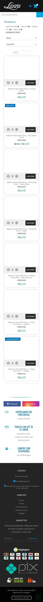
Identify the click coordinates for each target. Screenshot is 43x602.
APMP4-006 (21, 140)
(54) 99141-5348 (22, 476)
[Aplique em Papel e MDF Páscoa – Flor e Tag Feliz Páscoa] (21, 114)
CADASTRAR (32, 538)
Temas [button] (8, 38)
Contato (21, 503)
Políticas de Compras (21, 510)
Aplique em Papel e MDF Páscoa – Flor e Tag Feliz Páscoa (21, 136)
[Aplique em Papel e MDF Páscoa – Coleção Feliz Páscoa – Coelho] (21, 207)
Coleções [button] (10, 44)
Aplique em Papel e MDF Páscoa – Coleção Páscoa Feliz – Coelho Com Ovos (21, 276)
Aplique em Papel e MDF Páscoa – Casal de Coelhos (21, 90)
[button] (36, 6)
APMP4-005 (21, 93)
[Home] (12, 6)
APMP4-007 (21, 187)
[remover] (19, 26)
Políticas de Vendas (21, 507)
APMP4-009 (21, 280)
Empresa (21, 500)
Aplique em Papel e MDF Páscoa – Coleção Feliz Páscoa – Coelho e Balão (22, 183)
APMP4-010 (21, 327)
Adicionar (30, 83)
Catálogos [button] (22, 513)
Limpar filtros (13, 32)
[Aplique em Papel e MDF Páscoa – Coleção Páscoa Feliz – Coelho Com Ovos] (21, 254)
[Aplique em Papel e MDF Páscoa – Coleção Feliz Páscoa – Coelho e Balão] (21, 161)
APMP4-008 (21, 233)
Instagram (32, 404)
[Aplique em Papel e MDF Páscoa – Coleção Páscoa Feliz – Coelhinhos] (21, 301)
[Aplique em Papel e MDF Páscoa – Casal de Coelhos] (21, 67)
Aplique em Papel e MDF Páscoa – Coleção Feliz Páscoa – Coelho (22, 230)
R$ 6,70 (22, 97)
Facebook (13, 404)
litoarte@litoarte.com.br (23, 481)
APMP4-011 (21, 374)
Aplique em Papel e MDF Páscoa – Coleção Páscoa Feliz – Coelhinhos (21, 323)
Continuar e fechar (21, 598)
